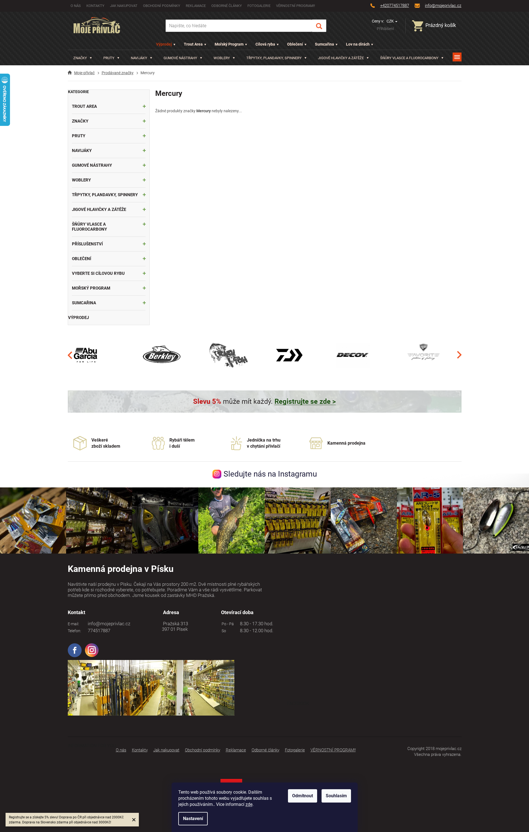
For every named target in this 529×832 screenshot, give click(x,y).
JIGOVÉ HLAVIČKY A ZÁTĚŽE (99, 209)
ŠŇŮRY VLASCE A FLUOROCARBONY (89, 227)
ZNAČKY (80, 121)
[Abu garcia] (85, 355)
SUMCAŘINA (84, 302)
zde (248, 804)
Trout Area (193, 44)
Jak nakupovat (123, 6)
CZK (391, 21)
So (223, 631)
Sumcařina (324, 44)
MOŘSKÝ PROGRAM (91, 288)
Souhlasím (336, 795)
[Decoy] (353, 355)
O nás (76, 6)
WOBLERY (81, 180)
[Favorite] (423, 355)
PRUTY (78, 135)
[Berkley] (162, 355)
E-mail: (73, 624)
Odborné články (226, 6)
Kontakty (95, 6)
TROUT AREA (84, 106)
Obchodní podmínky (161, 6)
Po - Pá (227, 624)
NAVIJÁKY (82, 150)
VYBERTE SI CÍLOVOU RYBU (98, 273)
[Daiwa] (289, 355)
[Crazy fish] (228, 355)
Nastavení (193, 818)
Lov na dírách (358, 44)
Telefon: (74, 631)
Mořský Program (229, 44)
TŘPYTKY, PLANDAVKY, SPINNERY (105, 194)
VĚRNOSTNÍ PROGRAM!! (295, 6)
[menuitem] (82, 58)
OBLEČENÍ (81, 258)
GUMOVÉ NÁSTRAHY (92, 165)
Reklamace (196, 6)
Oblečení (295, 44)
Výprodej (164, 44)
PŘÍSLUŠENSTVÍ (87, 243)
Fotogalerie (258, 6)
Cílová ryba (265, 44)
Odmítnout (302, 795)
